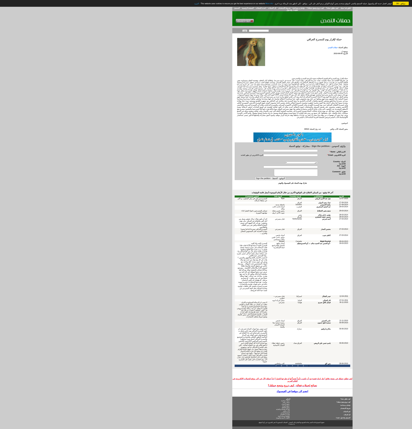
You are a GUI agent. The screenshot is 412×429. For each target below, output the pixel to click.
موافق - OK (400, 3)
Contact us (292, 424)
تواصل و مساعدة (298, 8)
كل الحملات (272, 8)
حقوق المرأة (286, 406)
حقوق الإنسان (286, 404)
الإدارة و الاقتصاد (285, 414)
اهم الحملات (346, 411)
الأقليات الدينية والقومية (283, 418)
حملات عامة (286, 402)
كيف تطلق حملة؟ (332, 8)
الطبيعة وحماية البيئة (284, 416)
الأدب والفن (286, 411)
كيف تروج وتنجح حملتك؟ (315, 8)
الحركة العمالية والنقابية (283, 409)
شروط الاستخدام (284, 8)
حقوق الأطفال (286, 407)
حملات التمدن (333, 47)
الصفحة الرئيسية (248, 8)
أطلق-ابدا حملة (346, 8)
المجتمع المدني (285, 413)
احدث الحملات (261, 8)
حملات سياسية (285, 400)
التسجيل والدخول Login (343, 418)
